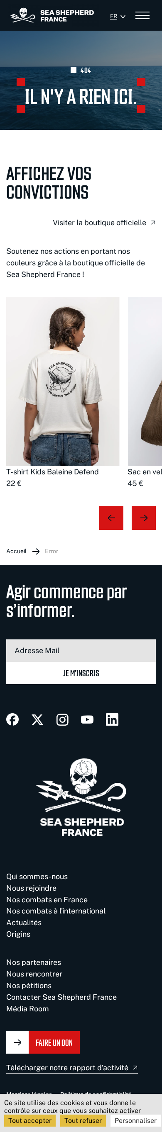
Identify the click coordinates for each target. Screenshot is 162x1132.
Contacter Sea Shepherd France (61, 997)
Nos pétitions (29, 985)
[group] (62, 393)
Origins (18, 934)
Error (51, 551)
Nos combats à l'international (56, 910)
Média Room (27, 1008)
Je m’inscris (81, 673)
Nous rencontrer (34, 973)
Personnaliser (136, 1121)
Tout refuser (83, 1121)
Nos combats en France (47, 899)
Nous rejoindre (31, 888)
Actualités (24, 922)
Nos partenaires (33, 962)
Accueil (16, 551)
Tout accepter (30, 1121)
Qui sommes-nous (37, 876)
